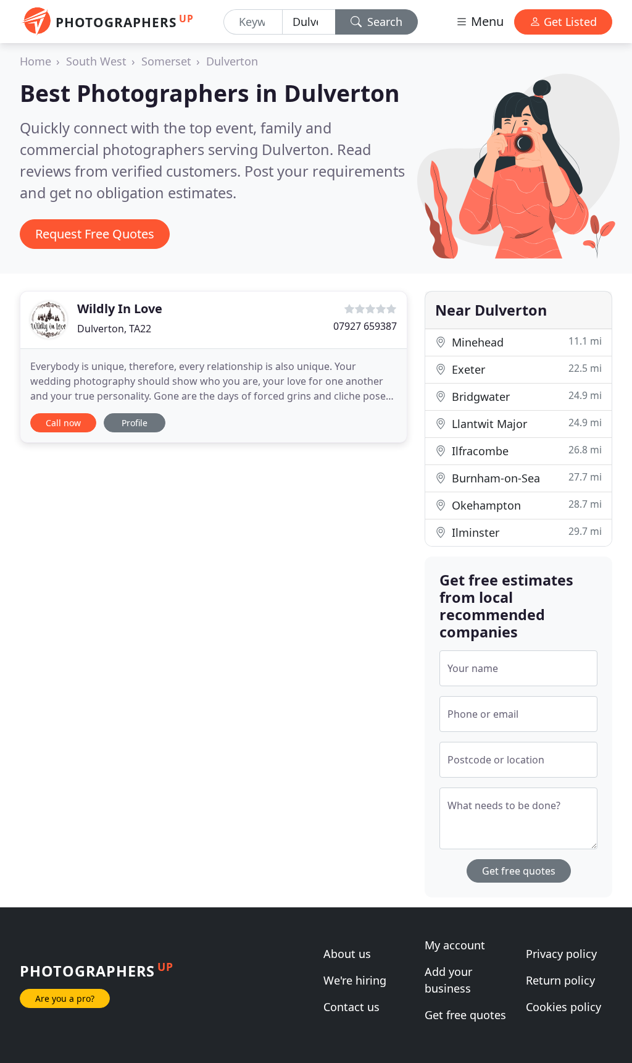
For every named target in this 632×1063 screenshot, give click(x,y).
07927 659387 (365, 326)
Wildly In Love (119, 308)
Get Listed (569, 21)
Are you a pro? (64, 998)
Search (383, 21)
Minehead (525, 342)
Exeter (525, 369)
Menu (486, 21)
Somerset (166, 61)
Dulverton (232, 61)
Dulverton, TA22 (114, 328)
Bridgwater (525, 396)
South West (96, 61)
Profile (135, 423)
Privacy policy (561, 953)
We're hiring (354, 980)
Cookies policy (563, 1006)
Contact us (351, 1006)
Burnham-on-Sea (525, 477)
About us (347, 953)
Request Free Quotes (94, 233)
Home (35, 61)
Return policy (560, 980)
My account (455, 945)
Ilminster (525, 532)
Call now (63, 423)
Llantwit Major (525, 423)
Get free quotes (518, 871)
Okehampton (525, 505)
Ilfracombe (525, 450)
